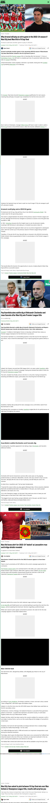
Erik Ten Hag (12, 746)
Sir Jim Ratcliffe (5, 605)
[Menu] (48, 2)
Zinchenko (36, 446)
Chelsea (42, 127)
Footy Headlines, (13, 701)
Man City (29, 273)
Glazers (3, 607)
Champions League (23, 95)
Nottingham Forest (6, 58)
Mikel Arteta (24, 125)
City (13, 58)
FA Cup (5, 127)
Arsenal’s (3, 332)
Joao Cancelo (21, 505)
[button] (48, 48)
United (7, 60)
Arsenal (5, 95)
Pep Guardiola (27, 505)
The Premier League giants (8, 568)
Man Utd (34, 273)
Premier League (16, 56)
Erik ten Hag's (42, 570)
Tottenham (9, 223)
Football (7, 33)
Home (2, 33)
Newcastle (12, 64)
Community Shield (38, 212)
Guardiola (42, 368)
